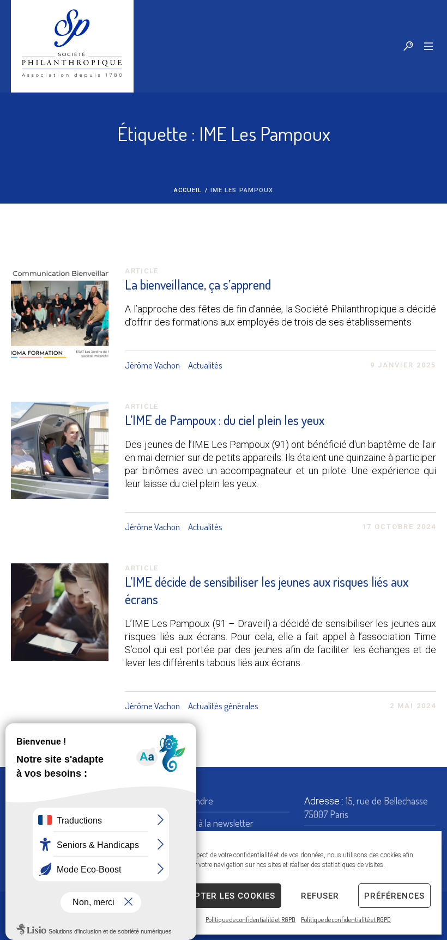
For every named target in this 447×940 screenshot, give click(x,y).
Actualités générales (223, 705)
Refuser (320, 896)
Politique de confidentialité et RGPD (250, 920)
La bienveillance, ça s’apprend (198, 284)
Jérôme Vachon (152, 365)
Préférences (394, 896)
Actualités (205, 365)
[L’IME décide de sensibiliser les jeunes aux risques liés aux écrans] (59, 612)
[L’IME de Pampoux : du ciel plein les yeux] (59, 450)
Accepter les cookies (223, 896)
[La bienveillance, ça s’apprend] (59, 315)
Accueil (188, 190)
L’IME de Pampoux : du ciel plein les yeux (224, 419)
